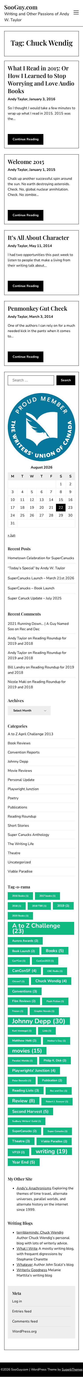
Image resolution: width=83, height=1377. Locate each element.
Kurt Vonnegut (22, 1030)
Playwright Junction (23, 789)
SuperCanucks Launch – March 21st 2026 (41, 578)
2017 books (47, 896)
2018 (16, 906)
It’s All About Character (38, 237)
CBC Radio (55, 971)
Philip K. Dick (55, 1060)
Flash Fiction (55, 1001)
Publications (17, 807)
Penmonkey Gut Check (37, 308)
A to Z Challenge (36, 928)
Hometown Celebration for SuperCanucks (41, 558)
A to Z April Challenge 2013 (30, 734)
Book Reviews (19, 743)
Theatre (14, 853)
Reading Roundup (22, 816)
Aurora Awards (25, 941)
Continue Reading (26, 139)
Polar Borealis (21, 1080)
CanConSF (24, 970)
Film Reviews (24, 1001)
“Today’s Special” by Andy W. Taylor (36, 568)
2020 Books (20, 915)
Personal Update (21, 779)
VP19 (18, 1152)
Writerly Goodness (32, 1270)
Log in (17, 1301)
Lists (46, 1030)
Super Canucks (58, 1131)
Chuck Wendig (51, 981)
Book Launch (23, 951)
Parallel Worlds (22, 1060)
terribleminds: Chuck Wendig (40, 1232)
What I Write (27, 1248)
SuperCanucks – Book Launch (31, 588)
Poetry (13, 798)
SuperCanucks (24, 1131)
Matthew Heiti (24, 1040)
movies (27, 1051)
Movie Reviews (20, 770)
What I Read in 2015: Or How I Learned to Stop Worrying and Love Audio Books (41, 79)
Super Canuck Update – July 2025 (35, 598)
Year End (23, 1162)
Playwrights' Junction (34, 1070)
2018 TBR (39, 906)
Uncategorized (19, 862)
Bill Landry (16, 667)
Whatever (25, 1264)
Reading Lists (25, 1090)
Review (23, 1101)
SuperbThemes (72, 1369)
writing (52, 1151)
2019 (63, 906)
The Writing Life (21, 843)
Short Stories (18, 825)
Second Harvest (30, 1111)
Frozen (17, 1011)
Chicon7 (18, 981)
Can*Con (18, 961)
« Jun (11, 535)
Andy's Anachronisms (34, 1188)
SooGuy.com (20, 7)
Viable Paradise (20, 871)
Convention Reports (24, 752)
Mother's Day (56, 1040)
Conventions (24, 991)
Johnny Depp (18, 761)
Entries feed (21, 1311)
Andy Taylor (17, 638)
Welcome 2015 (26, 161)
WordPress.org (24, 1331)
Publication (52, 1080)
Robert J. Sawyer (57, 1101)
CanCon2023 (45, 961)
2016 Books (20, 896)
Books (55, 950)
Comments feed (25, 1321)
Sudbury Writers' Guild (26, 1121)
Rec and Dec (29, 629)
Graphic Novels (44, 1011)
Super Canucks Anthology (28, 834)
